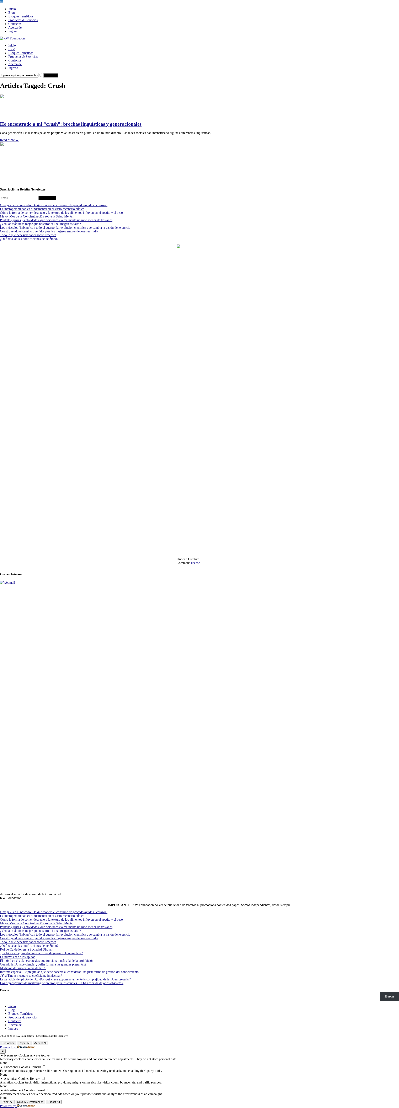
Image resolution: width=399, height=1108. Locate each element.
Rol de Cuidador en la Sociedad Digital (26, 949)
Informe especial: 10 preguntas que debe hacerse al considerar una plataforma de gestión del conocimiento (69, 972)
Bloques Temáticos (20, 16)
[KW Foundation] (12, 38)
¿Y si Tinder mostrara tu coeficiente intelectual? (31, 975)
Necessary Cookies (16, 1055)
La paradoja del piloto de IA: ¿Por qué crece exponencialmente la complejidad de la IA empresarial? (65, 979)
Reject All (24, 1043)
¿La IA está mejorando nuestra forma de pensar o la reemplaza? (41, 953)
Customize (8, 1043)
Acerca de (15, 27)
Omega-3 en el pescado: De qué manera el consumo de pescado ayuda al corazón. (53, 205)
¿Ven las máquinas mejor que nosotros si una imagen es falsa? (40, 224)
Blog (11, 12)
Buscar (4, 990)
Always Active (39, 1055)
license (195, 563)
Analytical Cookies (16, 1078)
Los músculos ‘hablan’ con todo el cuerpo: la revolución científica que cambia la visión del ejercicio (65, 227)
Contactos (14, 24)
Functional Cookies (17, 1067)
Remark (36, 1067)
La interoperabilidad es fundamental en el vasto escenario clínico (42, 209)
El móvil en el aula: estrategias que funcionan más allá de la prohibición (47, 960)
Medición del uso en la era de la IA (23, 968)
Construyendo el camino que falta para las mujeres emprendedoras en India (49, 231)
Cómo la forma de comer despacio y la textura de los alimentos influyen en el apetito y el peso (61, 212)
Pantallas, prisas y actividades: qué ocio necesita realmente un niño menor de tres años (56, 220)
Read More (9, 140)
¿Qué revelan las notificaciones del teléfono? (29, 239)
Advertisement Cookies (19, 1090)
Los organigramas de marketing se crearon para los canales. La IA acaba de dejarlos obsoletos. (61, 983)
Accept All (40, 1043)
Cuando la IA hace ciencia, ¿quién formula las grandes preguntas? (43, 964)
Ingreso (13, 31)
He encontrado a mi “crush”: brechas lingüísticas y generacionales (71, 124)
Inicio (12, 9)
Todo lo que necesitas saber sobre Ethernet (28, 235)
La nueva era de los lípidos (17, 957)
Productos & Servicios (23, 20)
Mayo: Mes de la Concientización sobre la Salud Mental (36, 216)
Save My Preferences (30, 1101)
